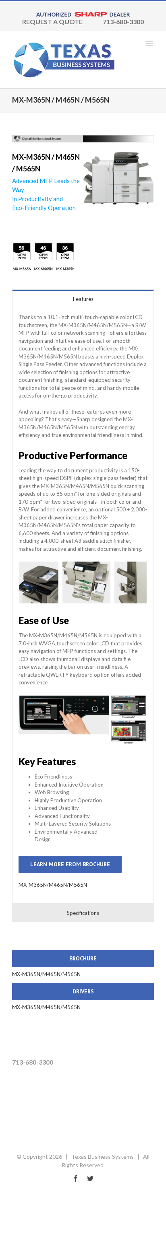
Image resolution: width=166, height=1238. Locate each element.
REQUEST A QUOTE (52, 21)
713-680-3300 (123, 21)
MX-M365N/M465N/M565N (53, 885)
